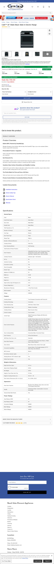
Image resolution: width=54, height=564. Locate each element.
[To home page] (15, 6)
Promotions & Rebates (12, 519)
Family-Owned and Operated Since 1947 (27, 1)
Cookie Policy (25, 558)
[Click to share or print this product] (49, 30)
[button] (4, 7)
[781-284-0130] (43, 7)
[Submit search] (50, 13)
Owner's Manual (10, 196)
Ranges (7, 22)
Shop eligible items (46, 69)
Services (9, 525)
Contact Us (9, 529)
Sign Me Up (27, 492)
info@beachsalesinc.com (16, 545)
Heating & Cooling (11, 515)
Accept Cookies (37, 561)
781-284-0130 (14, 543)
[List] (32, 7)
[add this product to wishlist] (49, 34)
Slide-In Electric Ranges (24, 22)
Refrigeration (10, 508)
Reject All (47, 561)
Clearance (9, 517)
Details (49, 66)
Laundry (9, 510)
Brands (9, 521)
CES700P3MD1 (8, 86)
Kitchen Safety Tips (10, 192)
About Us (9, 527)
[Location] (38, 7)
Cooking (3, 22)
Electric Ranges (14, 22)
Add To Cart (27, 98)
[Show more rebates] (51, 73)
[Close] (51, 555)
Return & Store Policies (12, 531)
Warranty (8, 202)
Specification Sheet (11, 199)
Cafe (8, 84)
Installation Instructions (11, 189)
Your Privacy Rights (6, 561)
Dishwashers (10, 512)
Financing (9, 523)
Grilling (9, 513)
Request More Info (28, 102)
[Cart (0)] (49, 7)
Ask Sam (27, 117)
